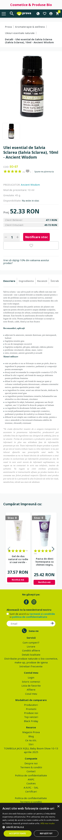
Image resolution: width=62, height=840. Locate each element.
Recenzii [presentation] (42, 281)
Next (53, 549)
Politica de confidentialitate (31, 775)
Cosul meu (31, 693)
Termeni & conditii (31, 767)
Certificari (31, 791)
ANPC (31, 779)
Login (31, 677)
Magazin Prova (31, 732)
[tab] (10, 281)
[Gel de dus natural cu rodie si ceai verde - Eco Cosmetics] (17, 531)
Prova (8, 26)
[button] (31, 827)
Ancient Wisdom (30, 184)
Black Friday (31, 721)
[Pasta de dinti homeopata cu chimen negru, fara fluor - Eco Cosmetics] (44, 531)
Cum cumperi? (31, 642)
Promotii (31, 709)
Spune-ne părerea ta (44, 172)
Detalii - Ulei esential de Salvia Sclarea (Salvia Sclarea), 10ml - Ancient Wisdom (29, 41)
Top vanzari (31, 717)
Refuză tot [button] (46, 833)
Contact (31, 771)
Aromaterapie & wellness (30, 26)
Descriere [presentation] (9, 281)
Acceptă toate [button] (17, 833)
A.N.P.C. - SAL (31, 787)
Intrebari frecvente (31, 666)
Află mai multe (48, 823)
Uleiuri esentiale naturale (20, 33)
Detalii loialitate (31, 654)
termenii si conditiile (42, 613)
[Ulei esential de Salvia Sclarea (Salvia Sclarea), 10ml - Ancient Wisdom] (11, 131)
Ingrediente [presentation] (26, 281)
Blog (31, 736)
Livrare (31, 646)
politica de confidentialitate (29, 616)
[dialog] (31, 821)
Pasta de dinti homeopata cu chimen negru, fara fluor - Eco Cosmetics (44, 561)
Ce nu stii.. (31, 740)
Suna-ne (34, 631)
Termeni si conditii (31, 801)
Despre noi (31, 763)
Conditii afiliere (31, 650)
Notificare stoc (36, 237)
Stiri (31, 744)
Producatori (31, 704)
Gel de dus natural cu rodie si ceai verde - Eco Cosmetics (18, 559)
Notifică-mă (18, 579)
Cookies (31, 783)
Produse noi (31, 713)
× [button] (58, 806)
